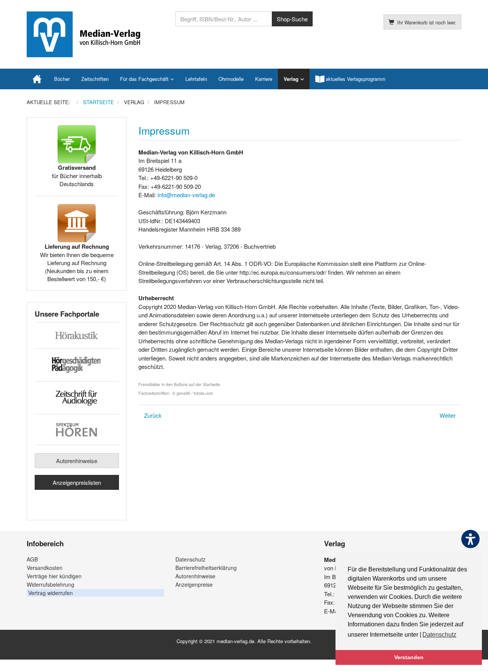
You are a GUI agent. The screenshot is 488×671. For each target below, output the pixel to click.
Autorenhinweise (76, 461)
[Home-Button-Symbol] (37, 79)
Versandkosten (45, 567)
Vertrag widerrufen (50, 593)
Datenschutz (190, 559)
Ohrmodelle (231, 78)
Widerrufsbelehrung (50, 584)
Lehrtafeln (196, 78)
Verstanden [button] (409, 657)
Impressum (163, 130)
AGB (32, 559)
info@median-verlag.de (186, 195)
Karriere (263, 78)
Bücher (62, 78)
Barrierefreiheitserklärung (206, 567)
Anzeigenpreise (194, 584)
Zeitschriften (95, 78)
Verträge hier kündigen (54, 576)
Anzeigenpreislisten (77, 482)
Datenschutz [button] (439, 634)
